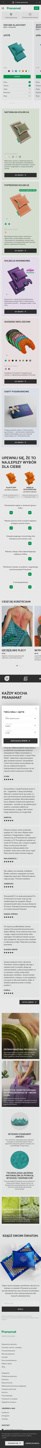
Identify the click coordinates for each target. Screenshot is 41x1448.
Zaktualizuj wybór (19, 741)
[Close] (36, 708)
